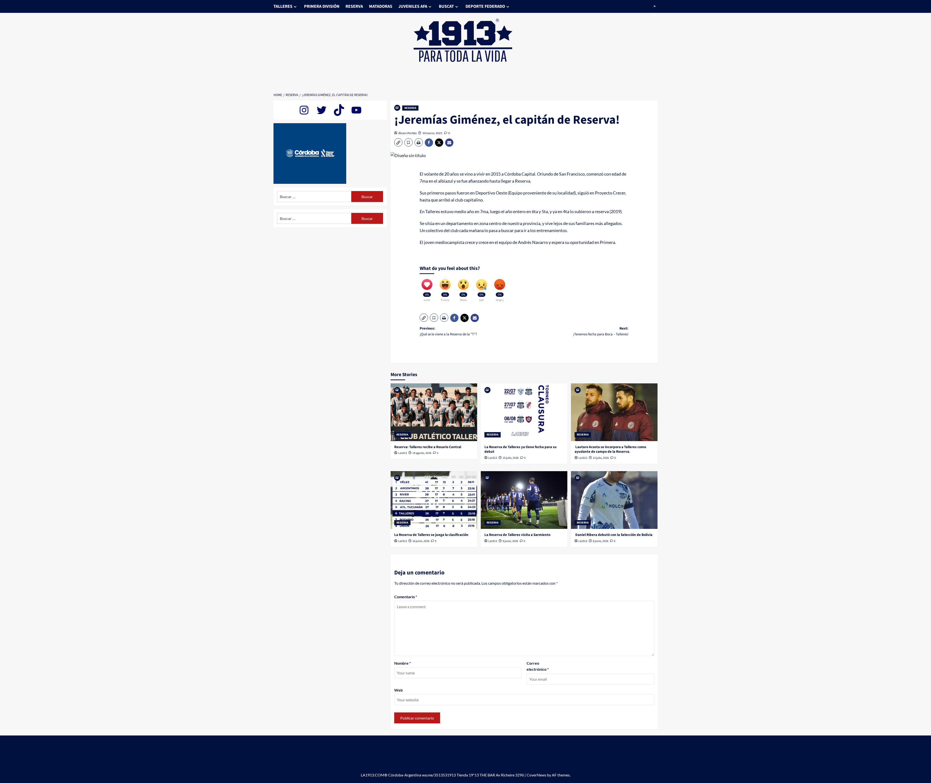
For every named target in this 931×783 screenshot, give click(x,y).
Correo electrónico (538, 666)
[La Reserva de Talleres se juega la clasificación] (434, 500)
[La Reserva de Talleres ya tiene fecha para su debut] (524, 412)
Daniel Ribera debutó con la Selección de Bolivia (613, 534)
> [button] (655, 6)
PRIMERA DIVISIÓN (321, 6)
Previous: (448, 331)
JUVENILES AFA (412, 6)
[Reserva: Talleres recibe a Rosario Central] (434, 412)
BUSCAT (446, 6)
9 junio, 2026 (510, 541)
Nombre (402, 663)
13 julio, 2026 (601, 458)
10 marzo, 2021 (432, 133)
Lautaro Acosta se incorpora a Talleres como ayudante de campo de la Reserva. (610, 449)
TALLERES (282, 6)
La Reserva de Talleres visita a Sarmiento (517, 534)
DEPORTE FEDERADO (485, 6)
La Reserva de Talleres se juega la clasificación (431, 534)
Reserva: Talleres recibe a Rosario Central (427, 447)
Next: (600, 331)
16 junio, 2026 (420, 541)
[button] (398, 142)
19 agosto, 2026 (421, 453)
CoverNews (536, 775)
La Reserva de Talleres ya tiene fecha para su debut (520, 449)
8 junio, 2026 (600, 541)
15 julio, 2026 (511, 458)
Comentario (405, 596)
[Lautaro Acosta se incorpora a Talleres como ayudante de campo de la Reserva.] (614, 412)
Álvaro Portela (407, 133)
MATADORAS (380, 6)
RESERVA (354, 6)
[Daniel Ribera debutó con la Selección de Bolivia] (614, 500)
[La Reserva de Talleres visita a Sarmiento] (524, 500)
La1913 (402, 453)
